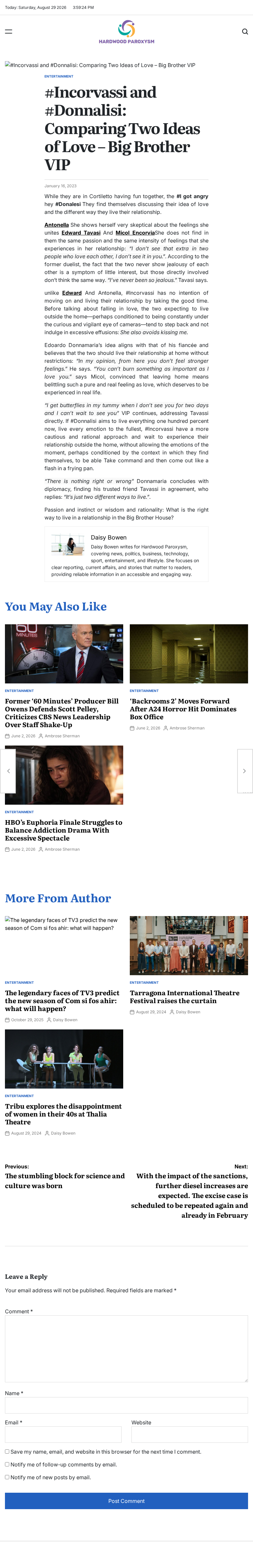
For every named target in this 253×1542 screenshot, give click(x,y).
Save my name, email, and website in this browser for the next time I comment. (106, 1451)
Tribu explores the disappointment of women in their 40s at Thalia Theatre (63, 1113)
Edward (72, 292)
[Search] (245, 31)
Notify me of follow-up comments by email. (64, 1464)
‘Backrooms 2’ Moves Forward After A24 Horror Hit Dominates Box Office (183, 708)
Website (141, 1422)
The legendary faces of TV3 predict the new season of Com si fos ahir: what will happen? (62, 1000)
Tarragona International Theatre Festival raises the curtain (184, 996)
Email (13, 1422)
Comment (19, 1311)
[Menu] (8, 31)
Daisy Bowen (65, 1019)
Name (14, 1393)
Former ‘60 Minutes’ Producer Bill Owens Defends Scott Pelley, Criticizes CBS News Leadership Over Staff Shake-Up (62, 712)
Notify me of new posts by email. (51, 1477)
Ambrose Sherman (62, 735)
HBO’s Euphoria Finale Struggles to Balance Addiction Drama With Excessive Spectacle (63, 829)
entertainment (58, 76)
